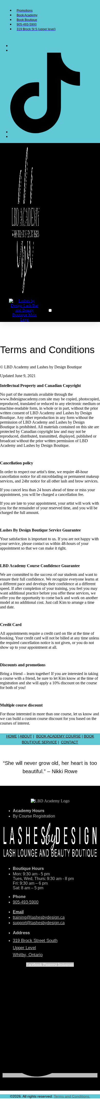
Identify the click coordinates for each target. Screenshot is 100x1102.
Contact (69, 742)
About (26, 736)
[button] (50, 310)
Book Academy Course (58, 736)
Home (11, 736)
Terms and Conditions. (72, 1096)
